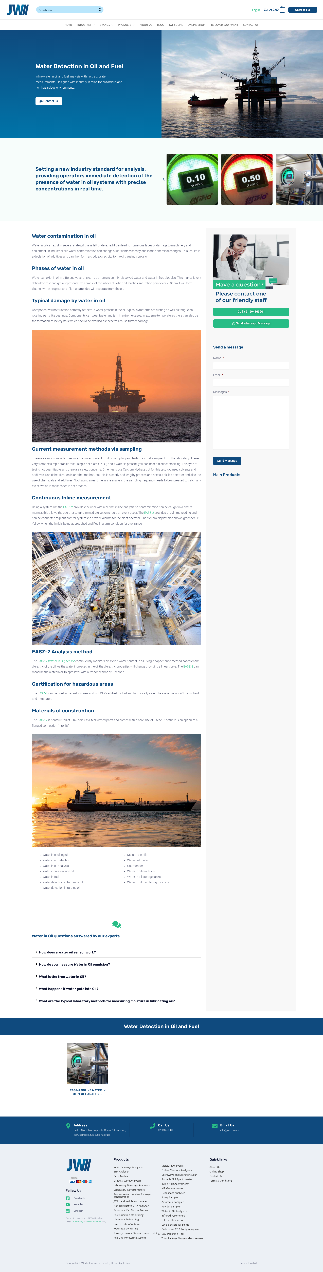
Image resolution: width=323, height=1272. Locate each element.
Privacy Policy (77, 1222)
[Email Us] (215, 1126)
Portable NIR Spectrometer (177, 1179)
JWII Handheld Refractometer (130, 1201)
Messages (221, 392)
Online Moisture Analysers (177, 1170)
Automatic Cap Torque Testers (131, 1210)
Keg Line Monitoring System (130, 1237)
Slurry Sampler (170, 1197)
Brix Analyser (121, 1171)
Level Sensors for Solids (175, 1224)
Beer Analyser (122, 1176)
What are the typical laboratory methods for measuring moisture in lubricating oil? (107, 1001)
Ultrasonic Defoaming (126, 1219)
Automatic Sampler (173, 1202)
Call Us (163, 1125)
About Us (214, 1167)
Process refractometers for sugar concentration (132, 1195)
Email (218, 375)
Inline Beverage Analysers (128, 1167)
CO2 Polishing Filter (173, 1233)
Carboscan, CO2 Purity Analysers (180, 1229)
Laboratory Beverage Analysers (132, 1185)
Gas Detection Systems (127, 1224)
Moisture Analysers (173, 1165)
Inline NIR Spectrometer (175, 1183)
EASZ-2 (68, 507)
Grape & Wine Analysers (127, 1180)
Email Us (227, 1125)
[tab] (116, 952)
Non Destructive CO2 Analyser (131, 1205)
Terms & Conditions (220, 1180)
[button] (302, 10)
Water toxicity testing (126, 1228)
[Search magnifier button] (100, 9)
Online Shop (216, 1171)
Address (80, 1125)
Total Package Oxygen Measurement (183, 1238)
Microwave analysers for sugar (179, 1174)
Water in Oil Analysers (174, 1211)
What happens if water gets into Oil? (68, 989)
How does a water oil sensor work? (67, 952)
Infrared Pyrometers (173, 1215)
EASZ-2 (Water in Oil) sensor (56, 661)
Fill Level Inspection (173, 1220)
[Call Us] (152, 1126)
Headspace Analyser (173, 1193)
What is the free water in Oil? (62, 977)
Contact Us (215, 1176)
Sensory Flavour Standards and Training (137, 1233)
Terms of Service (94, 1222)
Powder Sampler (171, 1206)
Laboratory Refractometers (129, 1189)
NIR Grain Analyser (172, 1188)
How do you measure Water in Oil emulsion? (74, 964)
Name (218, 358)
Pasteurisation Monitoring (128, 1215)
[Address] (68, 1126)
